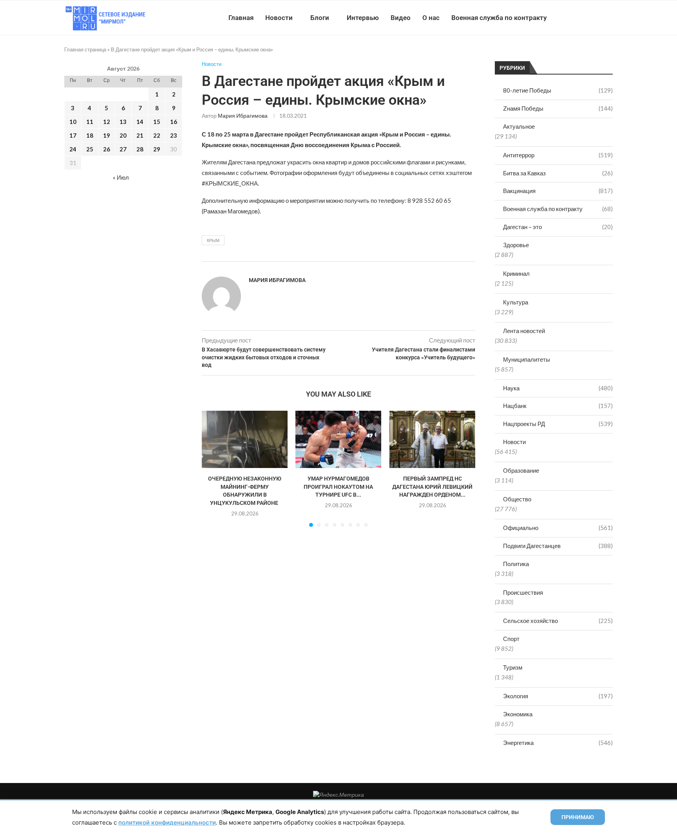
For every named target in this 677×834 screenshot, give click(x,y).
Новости (279, 18)
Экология (558, 695)
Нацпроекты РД (558, 423)
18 (89, 135)
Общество (517, 499)
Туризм (512, 667)
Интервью (363, 18)
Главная (240, 18)
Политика (516, 563)
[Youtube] (572, 17)
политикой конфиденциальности (167, 822)
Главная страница (85, 49)
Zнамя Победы (558, 108)
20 (123, 135)
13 (123, 121)
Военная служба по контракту (499, 18)
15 (156, 121)
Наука (558, 388)
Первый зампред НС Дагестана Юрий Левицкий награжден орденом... (432, 486)
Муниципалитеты (526, 359)
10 (72, 121)
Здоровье (516, 244)
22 (156, 135)
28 (139, 149)
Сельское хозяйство (558, 620)
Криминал (516, 273)
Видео (401, 18)
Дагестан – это (558, 226)
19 (106, 135)
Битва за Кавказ (558, 173)
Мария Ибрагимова (243, 115)
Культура (515, 302)
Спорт (511, 638)
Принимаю (577, 817)
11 (89, 121)
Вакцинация (558, 190)
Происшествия (523, 592)
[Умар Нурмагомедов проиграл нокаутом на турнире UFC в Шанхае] (338, 439)
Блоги (319, 18)
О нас (431, 18)
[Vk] (580, 17)
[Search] (609, 17)
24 (72, 149)
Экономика (517, 713)
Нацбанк (558, 405)
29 (156, 149)
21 (139, 135)
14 (139, 121)
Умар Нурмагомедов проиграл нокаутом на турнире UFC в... (338, 486)
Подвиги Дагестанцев (558, 545)
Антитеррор (558, 154)
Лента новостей (524, 330)
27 (123, 149)
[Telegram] (588, 17)
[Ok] (597, 17)
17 (72, 135)
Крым (213, 240)
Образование (521, 470)
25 (89, 149)
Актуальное (519, 126)
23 (173, 135)
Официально (558, 527)
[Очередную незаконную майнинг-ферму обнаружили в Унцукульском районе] (245, 439)
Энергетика (558, 742)
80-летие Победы (558, 90)
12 (106, 121)
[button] (212, 468)
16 (173, 121)
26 (106, 149)
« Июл (121, 177)
